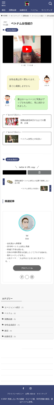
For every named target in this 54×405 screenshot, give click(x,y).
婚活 (8, 330)
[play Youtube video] (27, 49)
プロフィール (27, 268)
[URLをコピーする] (39, 172)
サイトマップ (8, 366)
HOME (5, 355)
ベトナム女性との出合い (31, 138)
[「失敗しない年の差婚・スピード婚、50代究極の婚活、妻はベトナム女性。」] (27, 3)
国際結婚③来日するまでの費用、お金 (33, 121)
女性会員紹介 (12, 30)
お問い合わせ (8, 360)
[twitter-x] (27, 277)
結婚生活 (10, 336)
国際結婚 (10, 319)
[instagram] (32, 277)
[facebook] (22, 277)
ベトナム (10, 313)
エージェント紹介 (14, 307)
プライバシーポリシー (12, 372)
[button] (14, 172)
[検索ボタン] (50, 3)
